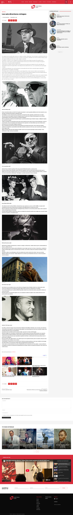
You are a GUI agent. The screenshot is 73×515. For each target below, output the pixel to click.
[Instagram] (70, 1)
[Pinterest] (14, 20)
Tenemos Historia (48, 496)
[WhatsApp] (16, 20)
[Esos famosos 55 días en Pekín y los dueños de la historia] (53, 24)
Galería (46, 498)
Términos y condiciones (57, 504)
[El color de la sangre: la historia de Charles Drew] (53, 16)
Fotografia (49, 1)
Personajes (35, 1)
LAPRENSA (13, 351)
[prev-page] (35, 451)
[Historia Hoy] (36, 7)
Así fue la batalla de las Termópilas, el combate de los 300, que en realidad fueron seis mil (64, 32)
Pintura (26, 1)
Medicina (30, 1)
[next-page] (37, 451)
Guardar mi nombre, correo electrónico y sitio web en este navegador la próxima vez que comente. (17, 415)
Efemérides (54, 1)
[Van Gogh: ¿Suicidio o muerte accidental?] (53, 39)
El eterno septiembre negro (7, 389)
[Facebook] (69, 1)
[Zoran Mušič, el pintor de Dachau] (53, 46)
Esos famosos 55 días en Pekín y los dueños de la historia (63, 24)
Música (23, 1)
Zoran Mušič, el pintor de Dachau (63, 47)
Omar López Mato (6, 17)
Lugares (40, 1)
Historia (44, 1)
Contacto (55, 501)
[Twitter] (72, 1)
